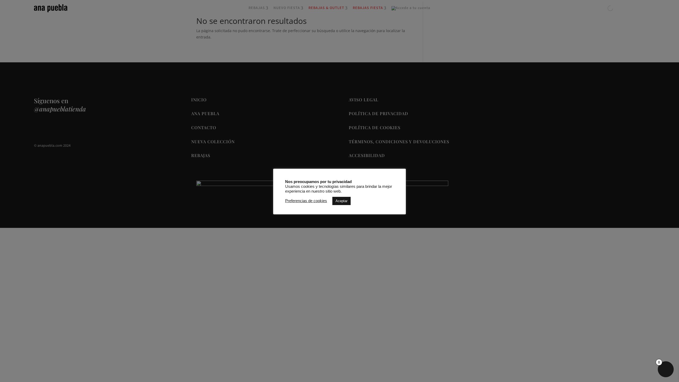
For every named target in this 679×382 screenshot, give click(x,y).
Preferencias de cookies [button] (306, 201)
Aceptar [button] (341, 201)
